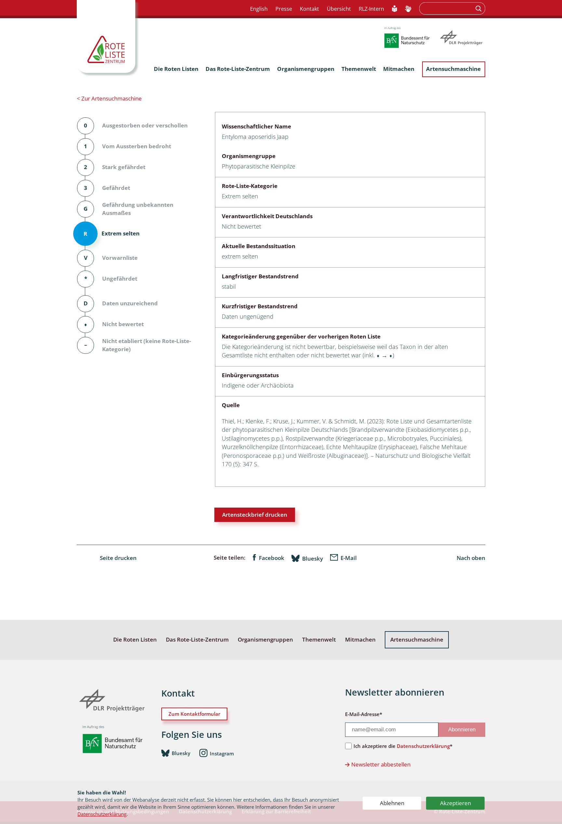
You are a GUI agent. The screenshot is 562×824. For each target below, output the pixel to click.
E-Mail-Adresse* (363, 714)
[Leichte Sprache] (394, 9)
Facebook (271, 558)
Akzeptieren (455, 803)
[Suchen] (479, 8)
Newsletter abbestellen (380, 764)
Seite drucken (118, 558)
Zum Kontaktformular (194, 714)
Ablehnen (392, 803)
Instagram (222, 753)
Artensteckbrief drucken (254, 514)
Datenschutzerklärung (102, 814)
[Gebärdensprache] (408, 9)
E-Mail (349, 558)
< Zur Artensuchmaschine (109, 98)
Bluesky (312, 558)
